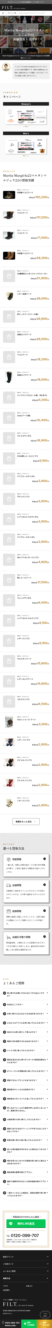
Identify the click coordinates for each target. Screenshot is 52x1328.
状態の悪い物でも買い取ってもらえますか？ (24, 1140)
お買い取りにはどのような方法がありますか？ (25, 1013)
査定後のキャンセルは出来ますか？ (21, 1089)
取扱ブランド (26, 1257)
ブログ (5, 1286)
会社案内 (6, 1290)
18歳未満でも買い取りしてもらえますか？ (24, 1119)
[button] (23, 126)
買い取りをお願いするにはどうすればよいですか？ (25, 994)
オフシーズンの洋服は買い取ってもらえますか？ (26, 1071)
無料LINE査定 (26, 1223)
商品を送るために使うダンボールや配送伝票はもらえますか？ (26, 1061)
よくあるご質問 (26, 1271)
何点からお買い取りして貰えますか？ (22, 1032)
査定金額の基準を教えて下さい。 (20, 1172)
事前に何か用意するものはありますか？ (23, 1041)
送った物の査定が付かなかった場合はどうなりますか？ (26, 1150)
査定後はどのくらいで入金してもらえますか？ (25, 1098)
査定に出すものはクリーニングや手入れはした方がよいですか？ (26, 1130)
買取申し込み (44, 1323)
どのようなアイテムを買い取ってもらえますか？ (26, 1023)
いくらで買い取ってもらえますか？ (21, 1050)
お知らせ (29, 1286)
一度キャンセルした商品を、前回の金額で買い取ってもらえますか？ (26, 1194)
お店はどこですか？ (15, 1004)
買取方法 (6, 1278)
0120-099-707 (25, 1235)
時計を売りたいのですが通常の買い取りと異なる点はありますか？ (26, 1162)
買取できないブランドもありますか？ (22, 1080)
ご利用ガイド (26, 1264)
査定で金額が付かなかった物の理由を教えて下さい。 (26, 1182)
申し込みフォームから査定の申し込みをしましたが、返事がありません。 (26, 1109)
